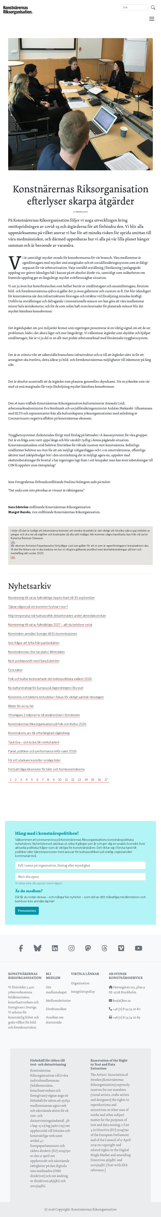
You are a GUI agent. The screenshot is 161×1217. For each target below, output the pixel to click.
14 (86, 779)
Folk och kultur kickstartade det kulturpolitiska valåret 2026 (50, 679)
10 (60, 779)
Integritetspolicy (83, 991)
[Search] (153, 7)
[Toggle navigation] (152, 19)
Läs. (13, 542)
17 (106, 779)
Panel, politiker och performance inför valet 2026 (42, 751)
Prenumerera (27, 910)
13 (79, 779)
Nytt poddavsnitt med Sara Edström (33, 661)
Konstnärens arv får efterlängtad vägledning (39, 733)
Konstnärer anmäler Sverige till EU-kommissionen (42, 634)
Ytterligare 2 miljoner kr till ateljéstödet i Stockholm (44, 715)
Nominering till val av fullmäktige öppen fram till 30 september (51, 598)
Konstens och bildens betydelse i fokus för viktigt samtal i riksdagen (56, 697)
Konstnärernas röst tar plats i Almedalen (36, 652)
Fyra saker (15, 670)
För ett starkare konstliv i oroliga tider (34, 760)
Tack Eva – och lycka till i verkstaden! (33, 742)
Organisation (80, 983)
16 (99, 779)
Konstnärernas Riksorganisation (94, 1209)
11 (66, 779)
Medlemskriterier (58, 1000)
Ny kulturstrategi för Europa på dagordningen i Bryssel (45, 688)
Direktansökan (56, 1009)
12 (72, 779)
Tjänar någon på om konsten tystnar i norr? (38, 607)
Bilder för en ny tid (20, 706)
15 (92, 779)
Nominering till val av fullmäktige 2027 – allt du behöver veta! (50, 625)
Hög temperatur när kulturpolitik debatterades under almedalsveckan (57, 616)
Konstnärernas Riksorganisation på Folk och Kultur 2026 (47, 724)
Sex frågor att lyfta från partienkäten (33, 643)
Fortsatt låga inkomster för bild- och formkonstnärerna (46, 769)
